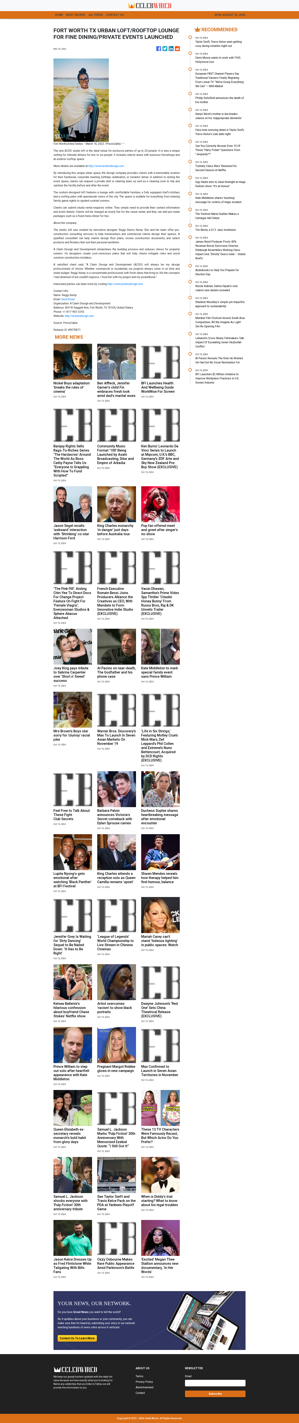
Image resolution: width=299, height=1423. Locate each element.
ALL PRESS (96, 14)
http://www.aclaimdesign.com (106, 166)
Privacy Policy (144, 1381)
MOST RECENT (75, 14)
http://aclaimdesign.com (79, 316)
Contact (140, 1393)
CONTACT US (115, 14)
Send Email (68, 299)
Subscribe (215, 1393)
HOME (59, 14)
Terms (139, 1376)
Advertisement (144, 1387)
